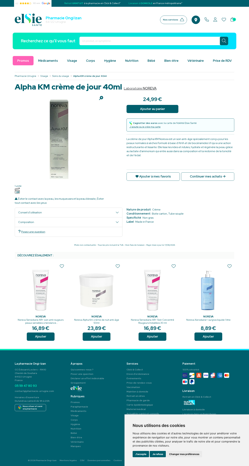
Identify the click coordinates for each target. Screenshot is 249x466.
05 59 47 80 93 (26, 386)
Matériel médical (136, 409)
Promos (75, 402)
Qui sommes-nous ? (82, 369)
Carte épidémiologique (140, 404)
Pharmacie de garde (138, 400)
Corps (90, 61)
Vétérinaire (196, 61)
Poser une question (82, 373)
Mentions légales (68, 460)
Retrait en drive (136, 395)
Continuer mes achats (206, 176)
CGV (82, 460)
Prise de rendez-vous (139, 382)
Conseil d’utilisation (30, 212)
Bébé (151, 61)
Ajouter (40, 336)
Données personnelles (99, 460)
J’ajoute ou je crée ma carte (145, 126)
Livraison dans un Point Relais (199, 413)
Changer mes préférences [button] (184, 454)
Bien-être (171, 61)
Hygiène (110, 61)
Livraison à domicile (193, 409)
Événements (134, 378)
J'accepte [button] (140, 454)
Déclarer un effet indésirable (87, 378)
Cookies (117, 460)
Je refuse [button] (157, 454)
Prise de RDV (222, 61)
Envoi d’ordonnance (138, 373)
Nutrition (131, 61)
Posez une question (33, 232)
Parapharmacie (79, 406)
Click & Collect (135, 369)
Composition (26, 222)
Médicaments (48, 61)
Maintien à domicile (137, 391)
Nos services (170, 19)
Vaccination (133, 387)
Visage (72, 61)
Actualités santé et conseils (143, 413)
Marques (76, 446)
